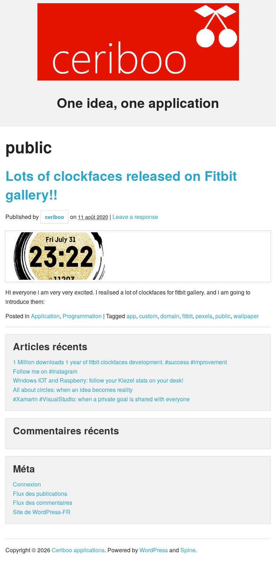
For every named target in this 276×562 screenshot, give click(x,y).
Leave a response (135, 217)
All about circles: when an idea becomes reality (73, 389)
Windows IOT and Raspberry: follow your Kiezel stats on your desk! (98, 380)
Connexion (27, 484)
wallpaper (246, 316)
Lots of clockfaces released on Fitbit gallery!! (121, 185)
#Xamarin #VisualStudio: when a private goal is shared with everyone (101, 399)
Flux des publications (40, 493)
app (131, 316)
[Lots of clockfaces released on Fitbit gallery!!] (138, 256)
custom (148, 316)
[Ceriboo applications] (138, 74)
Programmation (82, 316)
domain (169, 316)
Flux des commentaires (42, 502)
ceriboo (54, 217)
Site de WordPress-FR (41, 512)
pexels (204, 316)
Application (45, 316)
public (223, 316)
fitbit (187, 316)
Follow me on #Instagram (45, 371)
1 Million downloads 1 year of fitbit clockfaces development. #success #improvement (120, 362)
